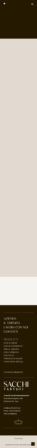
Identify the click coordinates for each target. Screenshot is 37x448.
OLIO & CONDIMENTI (13, 346)
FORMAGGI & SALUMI (13, 358)
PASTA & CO (9, 355)
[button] (32, 4)
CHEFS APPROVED (11, 352)
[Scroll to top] (33, 444)
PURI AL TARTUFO (11, 349)
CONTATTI (11, 332)
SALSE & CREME (10, 343)
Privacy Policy (18, 439)
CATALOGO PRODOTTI (13, 372)
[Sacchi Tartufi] (5, 4)
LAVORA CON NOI (16, 327)
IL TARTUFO (12, 323)
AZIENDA (10, 318)
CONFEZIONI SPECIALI (13, 362)
